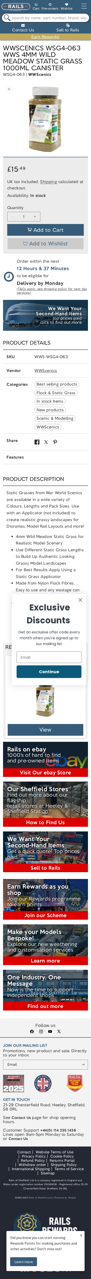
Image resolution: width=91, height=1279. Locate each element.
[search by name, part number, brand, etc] (6, 17)
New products (50, 410)
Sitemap (48, 1173)
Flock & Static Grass (56, 393)
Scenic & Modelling (55, 418)
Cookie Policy (62, 1156)
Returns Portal (62, 1160)
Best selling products (57, 384)
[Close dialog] (80, 600)
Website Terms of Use (55, 1152)
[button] (36, 7)
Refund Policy (33, 1160)
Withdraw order (32, 1164)
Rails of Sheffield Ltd (40, 1198)
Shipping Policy (64, 1164)
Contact (24, 1152)
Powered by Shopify (65, 1198)
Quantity (15, 207)
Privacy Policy (34, 1156)
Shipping (48, 181)
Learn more (23, 1261)
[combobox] (45, 17)
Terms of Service (69, 1168)
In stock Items (50, 401)
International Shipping (31, 1168)
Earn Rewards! (46, 37)
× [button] (81, 1235)
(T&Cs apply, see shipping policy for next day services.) (52, 290)
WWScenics (39, 74)
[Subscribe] (83, 1065)
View (45, 729)
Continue (49, 672)
